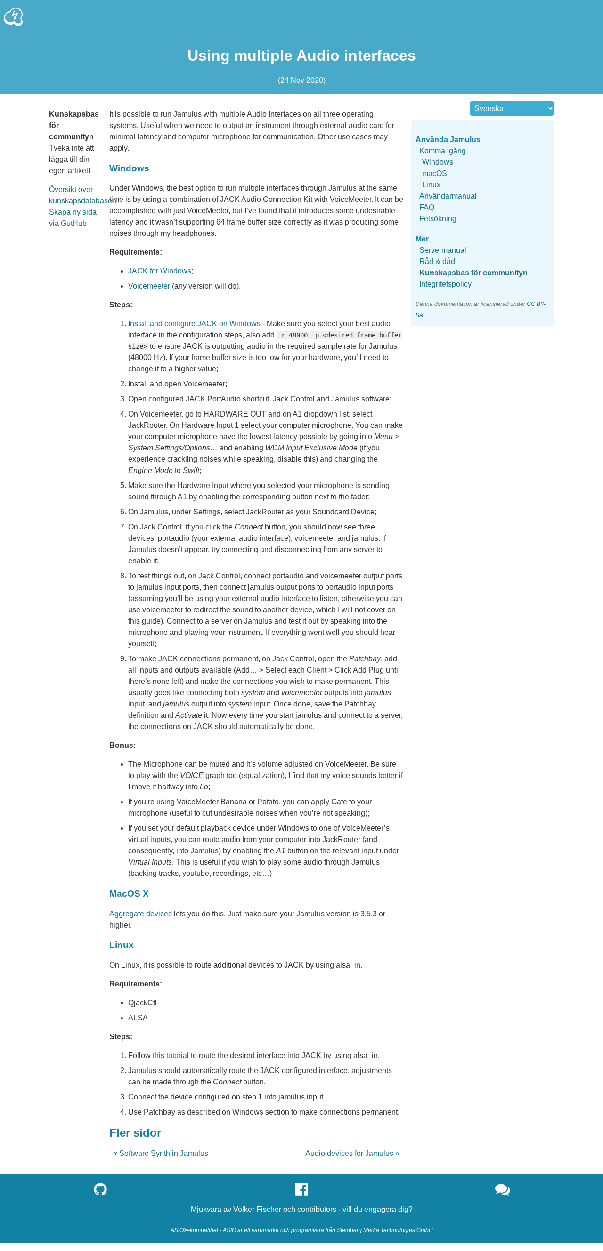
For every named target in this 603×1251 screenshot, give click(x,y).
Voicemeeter (149, 286)
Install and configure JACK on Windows (194, 324)
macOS (434, 173)
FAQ (426, 207)
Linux (431, 185)
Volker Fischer (257, 1209)
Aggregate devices (140, 914)
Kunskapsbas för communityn (473, 273)
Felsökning (437, 219)
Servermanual (442, 250)
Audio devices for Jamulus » (352, 1153)
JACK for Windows (159, 271)
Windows (437, 162)
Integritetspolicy (445, 284)
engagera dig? (388, 1209)
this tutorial (171, 1055)
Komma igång (442, 151)
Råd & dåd (437, 261)
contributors (316, 1209)
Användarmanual (448, 196)
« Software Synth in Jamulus (160, 1153)
